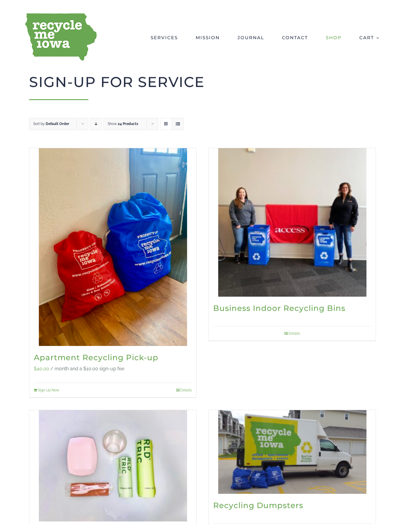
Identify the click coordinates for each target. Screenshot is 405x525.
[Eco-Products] (112, 465)
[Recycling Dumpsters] (292, 452)
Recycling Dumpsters (258, 505)
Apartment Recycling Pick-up (96, 357)
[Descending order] (96, 124)
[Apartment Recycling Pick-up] (112, 247)
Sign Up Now (48, 390)
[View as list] (178, 124)
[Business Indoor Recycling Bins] (292, 222)
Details (186, 390)
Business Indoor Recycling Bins (279, 308)
